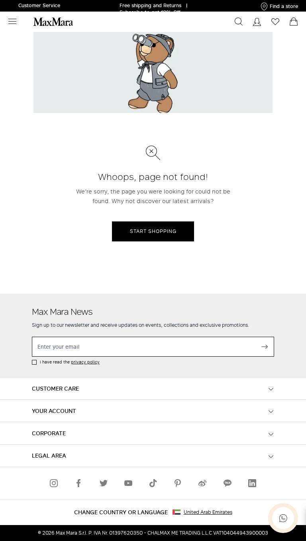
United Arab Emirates (208, 512)
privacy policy (85, 362)
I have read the (70, 362)
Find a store (284, 6)
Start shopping (153, 231)
